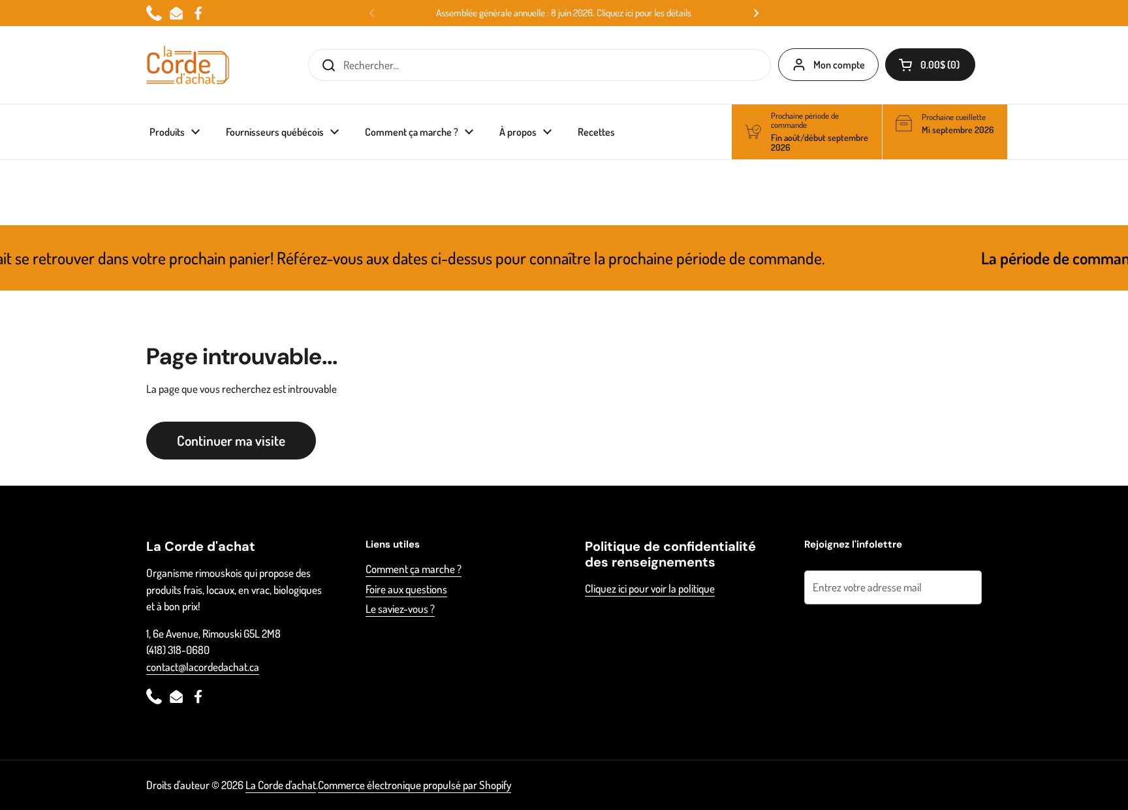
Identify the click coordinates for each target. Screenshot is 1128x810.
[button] (930, 64)
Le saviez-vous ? (400, 608)
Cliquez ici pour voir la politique (650, 588)
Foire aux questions (406, 589)
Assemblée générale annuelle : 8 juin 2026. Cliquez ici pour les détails (563, 13)
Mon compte (839, 64)
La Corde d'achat (280, 785)
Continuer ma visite (231, 440)
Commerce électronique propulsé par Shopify (414, 785)
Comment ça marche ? (414, 569)
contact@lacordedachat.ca (202, 667)
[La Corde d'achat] (187, 65)
